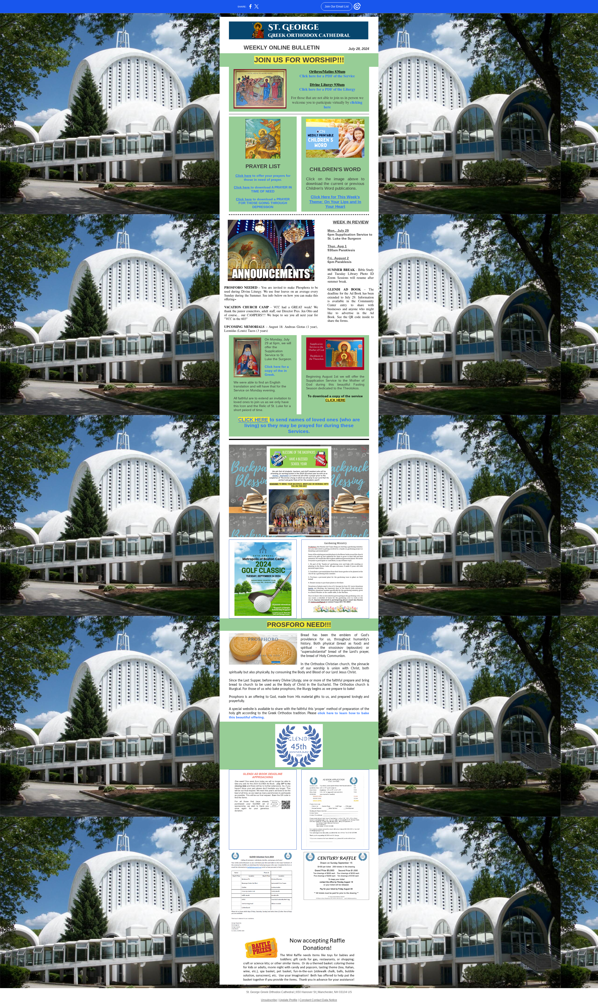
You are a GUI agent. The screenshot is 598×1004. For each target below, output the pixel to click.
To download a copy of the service (335, 396)
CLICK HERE (335, 400)
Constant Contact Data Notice (318, 1000)
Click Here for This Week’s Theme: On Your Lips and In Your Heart (335, 202)
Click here (243, 175)
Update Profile (288, 1000)
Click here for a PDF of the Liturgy (327, 89)
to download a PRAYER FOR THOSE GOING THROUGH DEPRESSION (264, 203)
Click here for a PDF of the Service (327, 75)
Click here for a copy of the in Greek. (277, 370)
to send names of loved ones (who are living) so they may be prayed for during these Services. (302, 425)
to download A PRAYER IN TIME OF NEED (271, 189)
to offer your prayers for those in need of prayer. (267, 177)
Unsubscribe (269, 1000)
